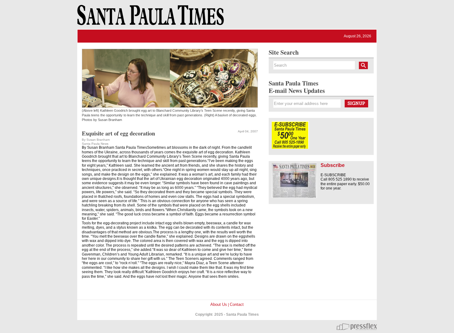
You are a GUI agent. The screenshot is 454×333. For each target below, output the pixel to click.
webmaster (357, 326)
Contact (237, 304)
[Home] (149, 18)
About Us (218, 304)
